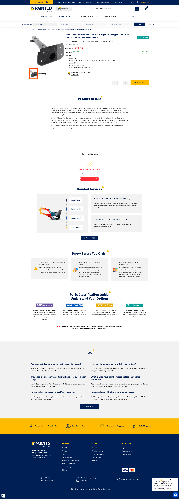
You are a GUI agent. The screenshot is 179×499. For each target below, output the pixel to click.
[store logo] (41, 9)
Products (95, 448)
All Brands (95, 461)
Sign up (143, 2)
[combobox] (115, 9)
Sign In (133, 2)
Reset (149, 24)
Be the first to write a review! (89, 179)
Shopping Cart (126, 454)
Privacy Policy (66, 467)
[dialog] (3, 496)
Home (32, 30)
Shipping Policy (67, 457)
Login (123, 448)
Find (139, 24)
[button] (60, 50)
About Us (65, 448)
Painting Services (89, 238)
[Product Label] (143, 37)
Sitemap (64, 470)
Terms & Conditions (68, 464)
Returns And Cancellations (70, 461)
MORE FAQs (90, 407)
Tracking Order (96, 457)
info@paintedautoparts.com (130, 479)
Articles (64, 451)
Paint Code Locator (98, 454)
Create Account (127, 451)
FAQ (63, 454)
